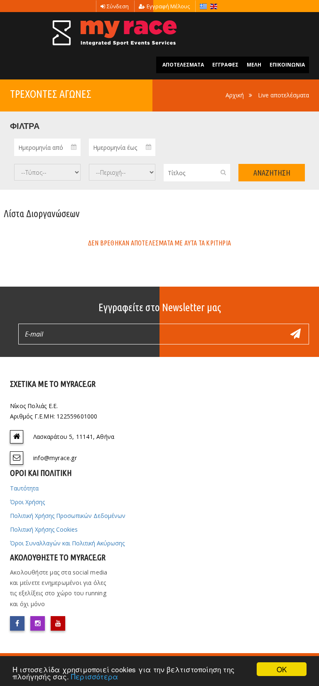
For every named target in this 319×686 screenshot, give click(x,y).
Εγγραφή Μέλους (168, 6)
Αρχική (235, 95)
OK (282, 669)
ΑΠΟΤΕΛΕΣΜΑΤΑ (183, 64)
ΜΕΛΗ (254, 64)
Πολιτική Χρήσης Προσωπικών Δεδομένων (67, 516)
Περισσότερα (94, 676)
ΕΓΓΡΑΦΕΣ (225, 64)
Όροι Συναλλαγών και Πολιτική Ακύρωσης (67, 543)
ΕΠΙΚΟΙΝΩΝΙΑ (287, 64)
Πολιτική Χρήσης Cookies (44, 529)
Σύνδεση (118, 6)
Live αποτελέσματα (283, 95)
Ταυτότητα (24, 488)
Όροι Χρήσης (27, 502)
